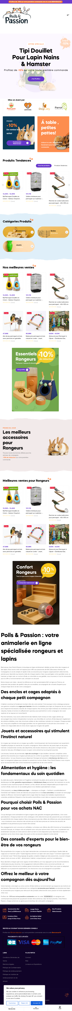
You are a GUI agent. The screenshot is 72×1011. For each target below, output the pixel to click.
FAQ (26, 961)
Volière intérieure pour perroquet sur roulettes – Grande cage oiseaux (34, 199)
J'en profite (35, 79)
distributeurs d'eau (40, 782)
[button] (35, 2)
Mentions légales (8, 964)
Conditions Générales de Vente (11, 959)
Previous (2, 184)
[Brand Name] (16, 106)
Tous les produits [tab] (44, 165)
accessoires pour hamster (46, 888)
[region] (24, 996)
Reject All (24, 1003)
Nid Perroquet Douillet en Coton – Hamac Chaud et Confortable (11, 199)
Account (36, 1008)
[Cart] (60, 1007)
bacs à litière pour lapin (21, 790)
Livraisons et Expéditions (33, 964)
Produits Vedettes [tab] (60, 165)
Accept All (36, 1003)
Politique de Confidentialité (12, 967)
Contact (28, 957)
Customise (12, 1003)
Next (69, 184)
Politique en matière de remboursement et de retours (10, 978)
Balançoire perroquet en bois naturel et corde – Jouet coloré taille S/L (35, 338)
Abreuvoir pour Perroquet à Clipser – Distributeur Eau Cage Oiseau (58, 338)
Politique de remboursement (12, 971)
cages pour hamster (25, 706)
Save (7, 173)
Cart (60, 1008)
